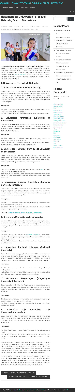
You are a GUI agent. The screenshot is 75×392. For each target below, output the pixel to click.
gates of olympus (59, 119)
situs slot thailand (59, 116)
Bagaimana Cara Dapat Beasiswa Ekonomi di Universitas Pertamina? (63, 34)
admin (17, 26)
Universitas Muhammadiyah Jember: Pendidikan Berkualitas (64, 44)
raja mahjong (57, 139)
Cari (55, 16)
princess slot (58, 127)
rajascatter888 (58, 106)
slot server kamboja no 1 (33, 235)
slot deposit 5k (58, 104)
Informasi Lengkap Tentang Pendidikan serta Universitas (23, 390)
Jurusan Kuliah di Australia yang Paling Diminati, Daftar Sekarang (28, 376)
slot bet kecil (57, 110)
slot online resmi (20, 74)
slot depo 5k (57, 114)
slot (41, 169)
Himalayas (43, 390)
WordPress (67, 390)
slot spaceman (58, 147)
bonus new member (60, 123)
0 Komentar (26, 26)
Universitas (36, 26)
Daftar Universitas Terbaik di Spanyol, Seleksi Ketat (25, 213)
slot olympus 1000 (59, 121)
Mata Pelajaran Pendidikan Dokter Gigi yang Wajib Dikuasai (64, 53)
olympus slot (57, 129)
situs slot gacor (58, 125)
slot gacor (57, 131)
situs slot (56, 141)
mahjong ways (58, 112)
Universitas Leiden (20, 29)
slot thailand (57, 137)
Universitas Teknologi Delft (31, 29)
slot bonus (57, 135)
